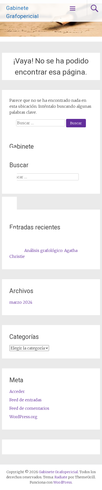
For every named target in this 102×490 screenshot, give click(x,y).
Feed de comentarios (29, 408)
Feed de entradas (25, 399)
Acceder (17, 391)
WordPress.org (23, 416)
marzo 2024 (20, 302)
